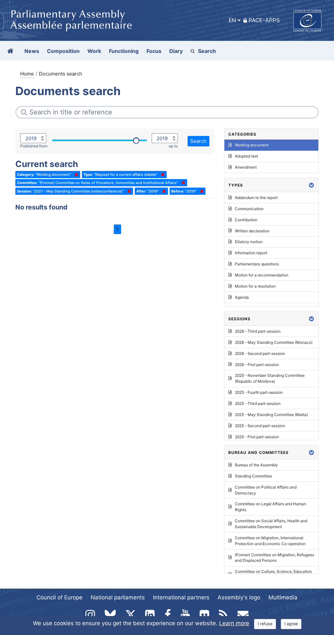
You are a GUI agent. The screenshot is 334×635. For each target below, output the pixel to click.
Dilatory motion (249, 241)
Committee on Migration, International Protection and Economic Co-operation (270, 540)
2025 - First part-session (257, 436)
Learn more (234, 623)
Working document (251, 144)
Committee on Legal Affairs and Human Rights (270, 506)
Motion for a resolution (255, 286)
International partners (181, 597)
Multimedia (282, 597)
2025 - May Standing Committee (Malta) (271, 414)
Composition (63, 51)
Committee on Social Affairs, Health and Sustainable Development (271, 523)
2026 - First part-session (257, 364)
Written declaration (252, 230)
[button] (311, 185)
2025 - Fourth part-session (259, 392)
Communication (249, 208)
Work (94, 51)
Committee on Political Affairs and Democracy (265, 490)
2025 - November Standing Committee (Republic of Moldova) (270, 378)
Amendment (246, 167)
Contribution (246, 219)
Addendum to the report (256, 197)
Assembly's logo (239, 597)
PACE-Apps (264, 20)
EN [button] (232, 20)
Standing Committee (253, 476)
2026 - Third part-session (258, 331)
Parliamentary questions (257, 263)
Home (27, 74)
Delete (75, 174)
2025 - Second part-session (260, 425)
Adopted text (246, 156)
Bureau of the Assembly (256, 464)
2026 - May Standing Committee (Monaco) (273, 342)
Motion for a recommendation (261, 275)
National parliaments (118, 597)
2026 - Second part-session (260, 353)
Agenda (242, 297)
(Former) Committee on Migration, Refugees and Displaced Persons (274, 557)
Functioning (124, 51)
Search (207, 51)
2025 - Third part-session (258, 403)
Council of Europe (60, 597)
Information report (251, 252)
